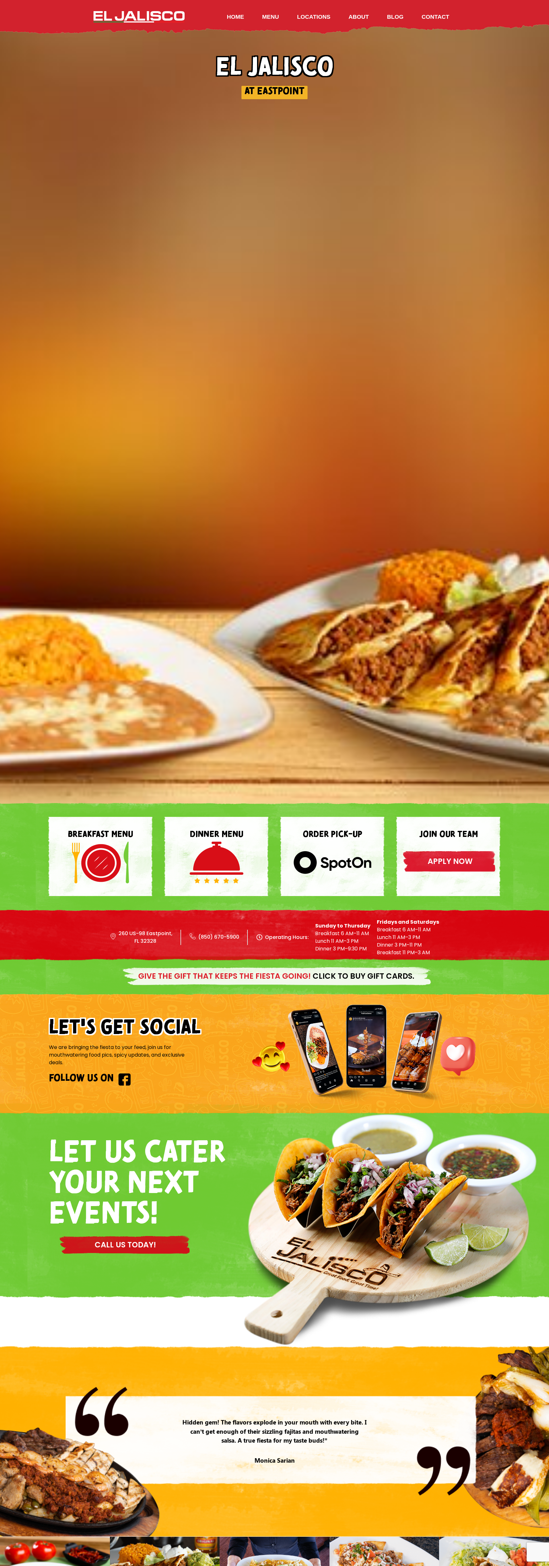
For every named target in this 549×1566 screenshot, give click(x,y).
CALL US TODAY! (125, 1244)
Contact (435, 17)
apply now (450, 861)
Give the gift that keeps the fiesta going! (276, 976)
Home (235, 17)
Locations (313, 17)
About (359, 17)
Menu (270, 17)
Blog (395, 17)
